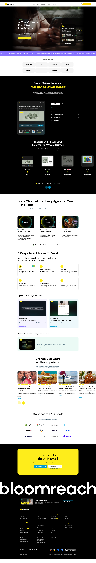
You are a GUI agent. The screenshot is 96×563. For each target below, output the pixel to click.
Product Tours (78, 4)
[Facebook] (30, 549)
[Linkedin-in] (34, 549)
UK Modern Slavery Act (72, 554)
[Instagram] (32, 549)
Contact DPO (56, 554)
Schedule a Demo (87, 4)
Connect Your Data (40, 347)
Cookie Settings (66, 554)
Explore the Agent (22, 326)
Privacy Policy (51, 554)
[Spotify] (37, 549)
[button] (46, 187)
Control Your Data (60, 554)
